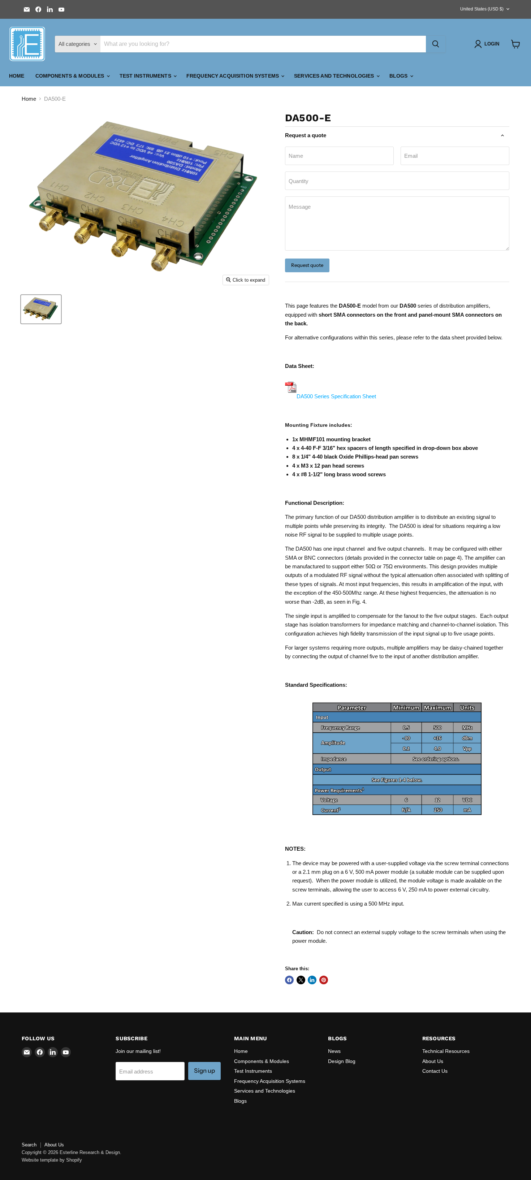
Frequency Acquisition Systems (233, 76)
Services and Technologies (335, 76)
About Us (432, 1061)
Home (17, 76)
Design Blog (341, 1061)
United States (482, 9)
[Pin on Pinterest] (323, 980)
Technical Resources (446, 1051)
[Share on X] (301, 980)
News (334, 1051)
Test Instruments (146, 76)
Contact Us (435, 1071)
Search (29, 1145)
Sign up (204, 1070)
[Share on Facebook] (289, 980)
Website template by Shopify (52, 1160)
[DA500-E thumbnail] (41, 309)
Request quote (307, 265)
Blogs (399, 76)
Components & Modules (70, 76)
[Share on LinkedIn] (312, 980)
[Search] (435, 44)
